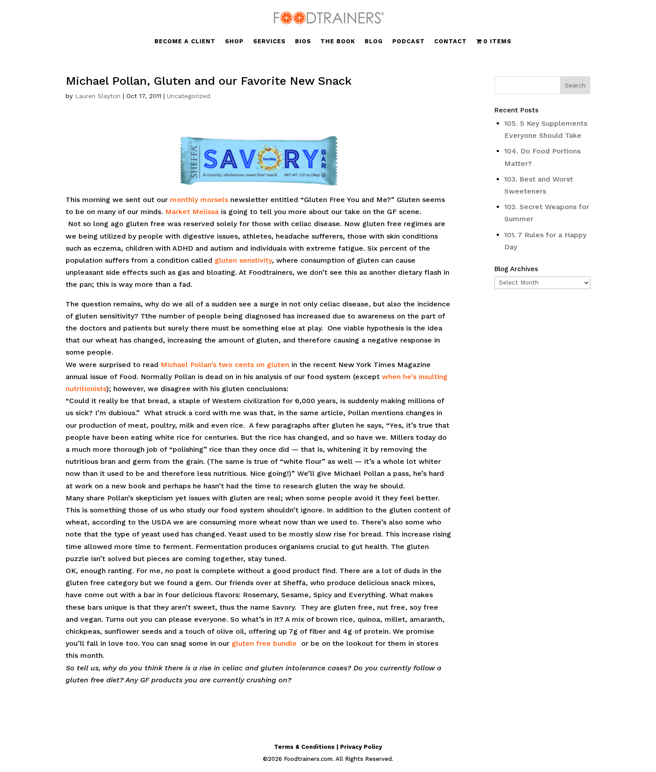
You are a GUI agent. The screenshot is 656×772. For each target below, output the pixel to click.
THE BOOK (337, 41)
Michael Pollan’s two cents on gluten (225, 364)
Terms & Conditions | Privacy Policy (328, 746)
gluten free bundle (264, 643)
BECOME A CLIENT (185, 41)
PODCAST (408, 41)
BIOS (303, 41)
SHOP (234, 41)
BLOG (374, 41)
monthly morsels (199, 199)
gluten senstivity (243, 260)
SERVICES (269, 41)
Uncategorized (188, 95)
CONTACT (450, 41)
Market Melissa (192, 211)
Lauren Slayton (97, 95)
